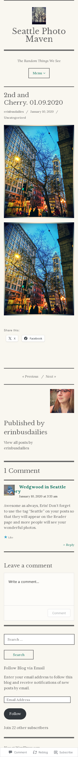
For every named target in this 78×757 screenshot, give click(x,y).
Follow (15, 713)
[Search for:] (39, 639)
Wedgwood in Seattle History (35, 489)
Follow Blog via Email (24, 668)
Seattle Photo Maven (39, 35)
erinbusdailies (14, 112)
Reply (70, 545)
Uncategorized (15, 118)
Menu (37, 73)
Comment (59, 613)
